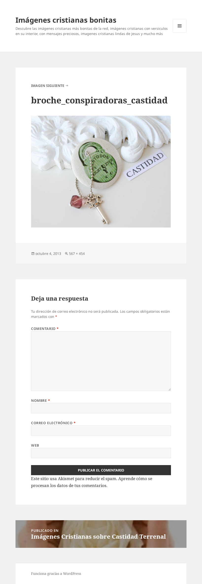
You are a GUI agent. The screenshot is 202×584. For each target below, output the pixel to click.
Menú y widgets (179, 32)
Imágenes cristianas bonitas (66, 20)
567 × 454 (77, 253)
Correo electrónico (53, 423)
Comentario (45, 328)
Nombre (40, 400)
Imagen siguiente (47, 85)
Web (35, 445)
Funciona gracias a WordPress (56, 573)
